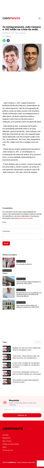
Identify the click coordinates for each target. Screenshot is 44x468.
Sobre (4, 447)
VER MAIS (37, 342)
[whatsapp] (4, 40)
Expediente (6, 438)
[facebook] (8, 40)
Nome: (4, 222)
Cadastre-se (22, 415)
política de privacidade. (25, 218)
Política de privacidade (10, 444)
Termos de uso (7, 450)
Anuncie (5, 435)
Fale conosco (6, 441)
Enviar (6, 243)
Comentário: (6, 231)
